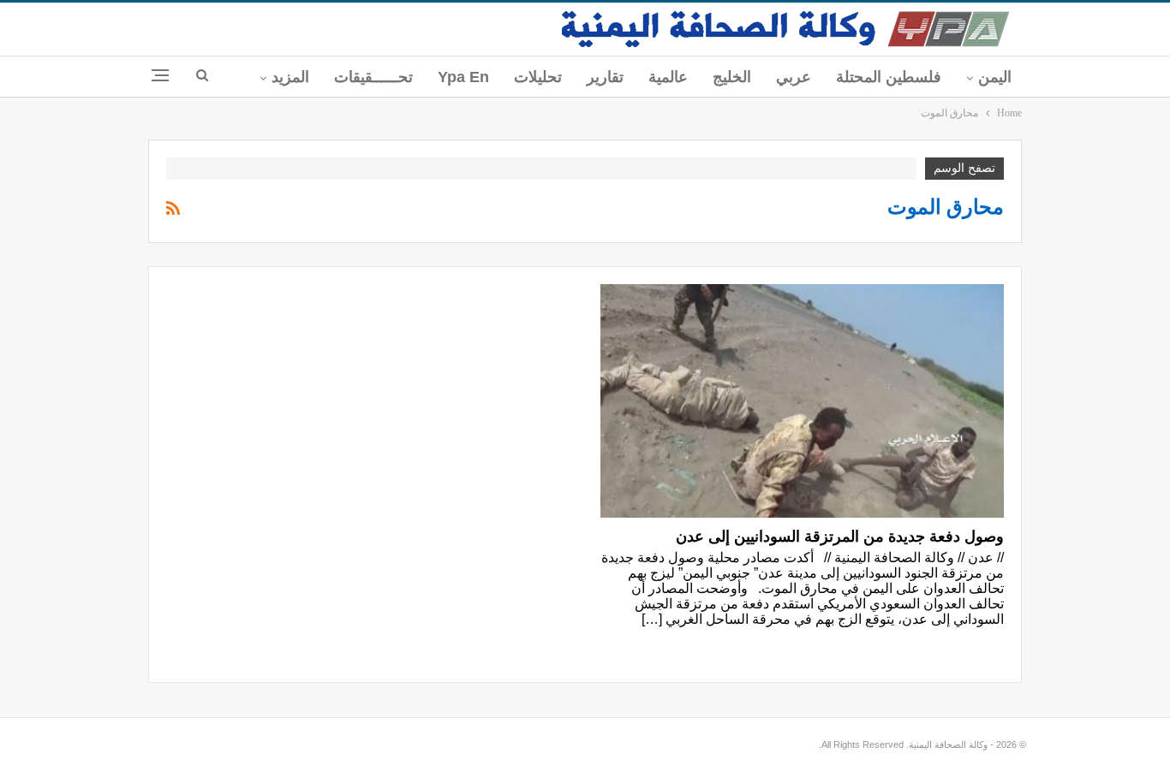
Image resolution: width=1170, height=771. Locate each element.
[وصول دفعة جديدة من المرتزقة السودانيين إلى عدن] (802, 401)
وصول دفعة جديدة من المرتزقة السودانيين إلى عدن (840, 536)
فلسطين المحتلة (888, 77)
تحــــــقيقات (373, 77)
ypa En (463, 77)
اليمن (995, 77)
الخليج (732, 77)
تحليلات (538, 77)
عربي (793, 77)
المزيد (290, 77)
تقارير (605, 77)
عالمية (668, 77)
